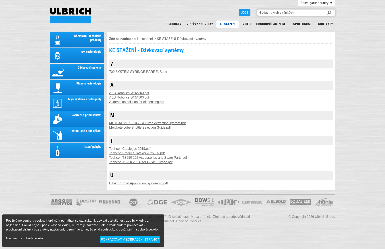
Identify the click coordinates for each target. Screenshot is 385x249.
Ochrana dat (165, 221)
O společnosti (302, 24)
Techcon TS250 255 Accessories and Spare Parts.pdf (148, 157)
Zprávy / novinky (200, 24)
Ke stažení (228, 24)
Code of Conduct (188, 221)
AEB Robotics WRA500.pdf (129, 97)
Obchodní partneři (270, 24)
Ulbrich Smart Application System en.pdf (138, 183)
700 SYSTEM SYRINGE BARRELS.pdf (138, 72)
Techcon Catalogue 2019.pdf (129, 148)
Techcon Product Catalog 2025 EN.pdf (137, 153)
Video (246, 24)
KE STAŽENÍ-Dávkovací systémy (182, 39)
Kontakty (325, 24)
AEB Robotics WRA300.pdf (129, 93)
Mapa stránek (201, 216)
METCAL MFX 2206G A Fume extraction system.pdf (147, 123)
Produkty (173, 24)
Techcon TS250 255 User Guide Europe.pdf (140, 162)
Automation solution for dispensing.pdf (136, 102)
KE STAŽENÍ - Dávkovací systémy (70, 15)
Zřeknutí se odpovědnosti (231, 216)
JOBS (244, 12)
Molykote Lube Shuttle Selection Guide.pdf (140, 127)
